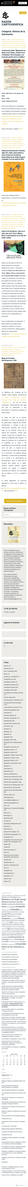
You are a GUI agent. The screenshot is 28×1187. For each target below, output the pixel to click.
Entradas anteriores (14, 501)
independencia (16, 922)
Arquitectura (7, 668)
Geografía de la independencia (10, 218)
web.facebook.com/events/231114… (11, 964)
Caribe (7, 906)
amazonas (4, 895)
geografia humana (16, 916)
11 (7, 1061)
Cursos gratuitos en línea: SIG (9, 1015)
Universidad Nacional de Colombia (14, 945)
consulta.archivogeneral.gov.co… (10, 962)
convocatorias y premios (11, 707)
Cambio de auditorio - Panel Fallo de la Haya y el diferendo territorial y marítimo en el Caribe (14, 1171)
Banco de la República (10, 897)
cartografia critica (9, 690)
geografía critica (8, 740)
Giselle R (4, 992)
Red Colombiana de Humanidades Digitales (13, 1116)
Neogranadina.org (6, 1118)
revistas (8, 933)
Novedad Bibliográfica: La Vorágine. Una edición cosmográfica (13, 997)
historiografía (8, 797)
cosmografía (21, 912)
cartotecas (8, 909)
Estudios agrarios (9, 715)
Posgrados (7, 837)
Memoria (6, 813)
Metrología (7, 815)
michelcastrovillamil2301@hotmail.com (12, 1013)
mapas (8, 928)
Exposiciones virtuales (10, 723)
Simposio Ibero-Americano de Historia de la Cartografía (13, 1107)
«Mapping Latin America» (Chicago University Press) (14, 1158)
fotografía (13, 914)
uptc (23, 947)
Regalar (22, 3)
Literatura (14, 926)
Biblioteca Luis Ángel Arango (14, 899)
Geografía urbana (9, 752)
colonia (21, 909)
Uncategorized (8, 873)
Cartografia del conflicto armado (13, 693)
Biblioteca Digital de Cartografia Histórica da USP (13, 1081)
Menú (23, 13)
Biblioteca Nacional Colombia (12, 902)
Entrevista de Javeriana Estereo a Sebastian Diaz (13, 1122)
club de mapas (8, 697)
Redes (6, 844)
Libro (5, 805)
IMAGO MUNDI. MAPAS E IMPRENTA (12, 1129)
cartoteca (3, 909)
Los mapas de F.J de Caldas (9, 1126)
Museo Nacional (4, 929)
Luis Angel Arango (20, 926)
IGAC (11, 922)
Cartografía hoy (8, 679)
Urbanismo (7, 876)
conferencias (5, 912)
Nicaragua (13, 929)
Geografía (7, 737)
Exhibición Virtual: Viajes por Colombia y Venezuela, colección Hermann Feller (13, 982)
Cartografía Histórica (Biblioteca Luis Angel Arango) (13, 1138)
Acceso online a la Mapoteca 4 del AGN (12, 1175)
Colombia (14, 909)
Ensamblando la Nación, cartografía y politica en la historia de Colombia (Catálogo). (14, 1143)
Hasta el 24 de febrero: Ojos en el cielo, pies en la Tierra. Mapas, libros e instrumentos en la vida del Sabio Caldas (14, 234)
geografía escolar (9, 749)
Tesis (5, 868)
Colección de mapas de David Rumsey (12, 1132)
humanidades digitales (10, 800)
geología (6, 766)
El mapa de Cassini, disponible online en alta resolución (13, 992)
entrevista (7, 713)
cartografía (20, 906)
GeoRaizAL (5, 1162)
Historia (21, 918)
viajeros (18, 147)
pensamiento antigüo (10, 832)
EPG (9, 914)
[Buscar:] (26, 8)
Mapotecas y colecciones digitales (12, 353)
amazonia (8, 895)
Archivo (6, 666)
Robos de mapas (9, 850)
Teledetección (8, 862)
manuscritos (4, 928)
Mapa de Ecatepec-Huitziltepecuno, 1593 (9, 359)
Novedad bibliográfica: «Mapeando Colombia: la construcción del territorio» (12, 1042)
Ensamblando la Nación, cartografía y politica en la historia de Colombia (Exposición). (14, 1147)
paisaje (3, 931)
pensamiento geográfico (9, 228)
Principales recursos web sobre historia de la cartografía (13, 840)
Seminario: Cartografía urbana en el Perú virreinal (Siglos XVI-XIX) (12, 1167)
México (9, 930)
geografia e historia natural (10, 43)
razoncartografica (17, 39)
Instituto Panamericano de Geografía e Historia (13, 924)
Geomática (7, 768)
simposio (23, 933)
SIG (5, 852)
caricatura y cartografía (11, 676)
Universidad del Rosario (14, 941)
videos (6, 881)
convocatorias (14, 912)
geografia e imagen (7, 349)
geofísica (6, 734)
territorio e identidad (8, 355)
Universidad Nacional (11, 944)
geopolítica (21, 220)
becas (5, 674)
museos (6, 821)
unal (13, 939)
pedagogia (10, 931)
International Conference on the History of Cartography (13, 1098)
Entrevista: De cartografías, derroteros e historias (12, 1035)
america (12, 895)
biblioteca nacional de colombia (11, 904)
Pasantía (6, 826)
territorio (10, 939)
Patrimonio (7, 829)
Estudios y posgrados (10, 718)
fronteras (6, 729)
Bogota (23, 904)
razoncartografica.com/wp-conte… (11, 957)
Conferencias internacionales (10, 41)
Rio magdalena (12, 933)
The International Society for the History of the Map (14, 1093)
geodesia (21, 41)
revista (6, 847)
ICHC (8, 922)
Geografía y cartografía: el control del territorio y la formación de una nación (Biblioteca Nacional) (14, 1152)
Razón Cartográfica (12, 23)
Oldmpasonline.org (7, 1134)
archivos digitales (23, 895)
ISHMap (3, 926)
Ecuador (4, 914)
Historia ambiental (17, 141)
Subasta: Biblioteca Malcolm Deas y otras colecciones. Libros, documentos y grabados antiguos (13, 987)
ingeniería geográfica (10, 803)
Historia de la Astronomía (13, 45)
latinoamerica (8, 926)
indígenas (22, 922)
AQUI (21, 129)
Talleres (6, 860)
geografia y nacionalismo (11, 763)
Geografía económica (10, 747)
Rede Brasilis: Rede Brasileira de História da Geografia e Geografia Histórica (13, 1103)
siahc (16, 933)
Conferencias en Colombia (9, 140)
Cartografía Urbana (9, 687)
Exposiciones (18, 216)
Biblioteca (19, 897)
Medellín (22, 928)
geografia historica (11, 220)
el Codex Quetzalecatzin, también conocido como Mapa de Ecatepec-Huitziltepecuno (14, 399)
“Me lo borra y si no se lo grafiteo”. (13, 1004)
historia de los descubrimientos (13, 790)
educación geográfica (10, 710)
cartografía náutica (9, 682)
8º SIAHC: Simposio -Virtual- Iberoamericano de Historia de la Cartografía (13, 1018)
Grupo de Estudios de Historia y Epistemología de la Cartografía (10, 1086)
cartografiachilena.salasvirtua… (10, 954)
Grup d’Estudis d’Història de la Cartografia (13, 1090)
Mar (19, 928)
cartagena (12, 907)
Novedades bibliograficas (11, 823)
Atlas (3, 897)
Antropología (16, 895)
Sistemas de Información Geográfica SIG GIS (11, 856)
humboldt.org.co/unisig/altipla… (10, 959)
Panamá (6, 931)
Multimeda (7, 818)
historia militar (20, 226)
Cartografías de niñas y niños (17, 1039)
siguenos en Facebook (11, 622)
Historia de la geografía (16, 145)
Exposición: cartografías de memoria (13, 1047)
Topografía (7, 870)
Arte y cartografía (20, 347)
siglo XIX (20, 933)
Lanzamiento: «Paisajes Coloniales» (13, 1010)
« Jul (3, 1069)
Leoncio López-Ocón (7, 1034)
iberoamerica (4, 922)
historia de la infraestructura (12, 785)
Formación (7, 726)
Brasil (4, 906)
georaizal (15, 918)
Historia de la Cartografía (16, 351)
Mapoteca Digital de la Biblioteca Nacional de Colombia (14, 1112)
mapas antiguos (14, 928)
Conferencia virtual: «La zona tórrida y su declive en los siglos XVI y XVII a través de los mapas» (14, 1023)
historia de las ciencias (19, 47)
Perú (14, 931)
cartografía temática (8, 216)
